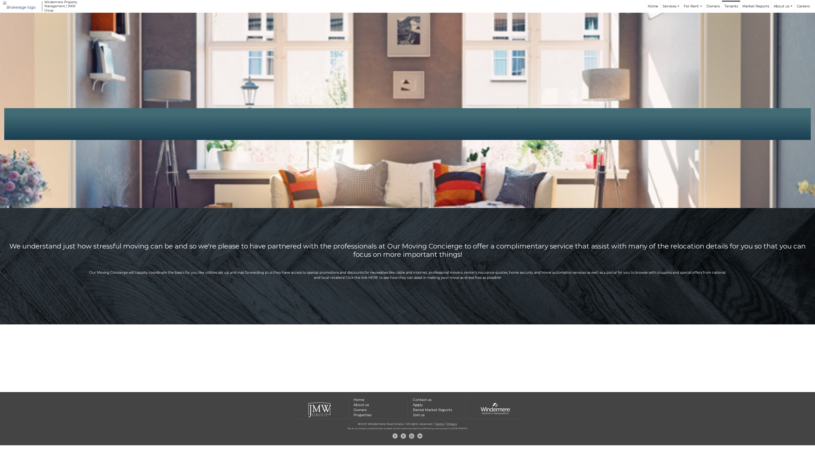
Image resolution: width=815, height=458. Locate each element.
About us (783, 8)
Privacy (452, 424)
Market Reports (755, 6)
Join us (419, 415)
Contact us (422, 400)
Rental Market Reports (432, 410)
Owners (713, 6)
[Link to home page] (21, 6)
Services (671, 8)
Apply (418, 405)
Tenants (731, 6)
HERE (373, 278)
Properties (362, 415)
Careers (803, 6)
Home (653, 6)
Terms (439, 424)
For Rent (693, 8)
